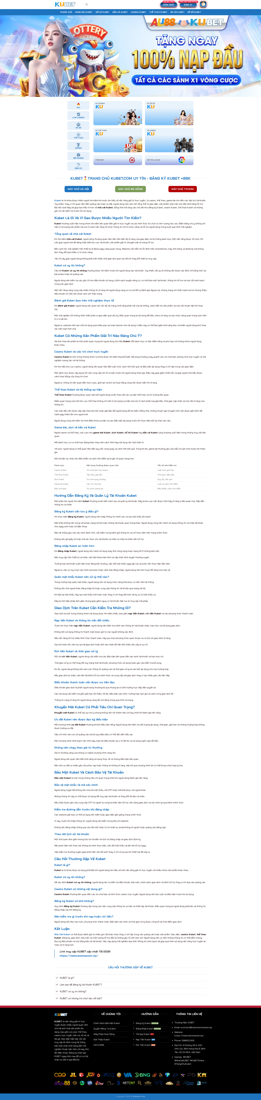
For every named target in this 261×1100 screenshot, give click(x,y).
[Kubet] (68, 4)
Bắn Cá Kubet (120, 12)
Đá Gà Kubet (177, 12)
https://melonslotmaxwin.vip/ (79, 955)
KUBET (58, 1021)
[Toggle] (57, 978)
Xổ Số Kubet (194, 12)
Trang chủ (66, 12)
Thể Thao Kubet (158, 12)
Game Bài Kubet (84, 12)
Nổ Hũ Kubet (103, 12)
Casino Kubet (138, 12)
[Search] (87, 4)
